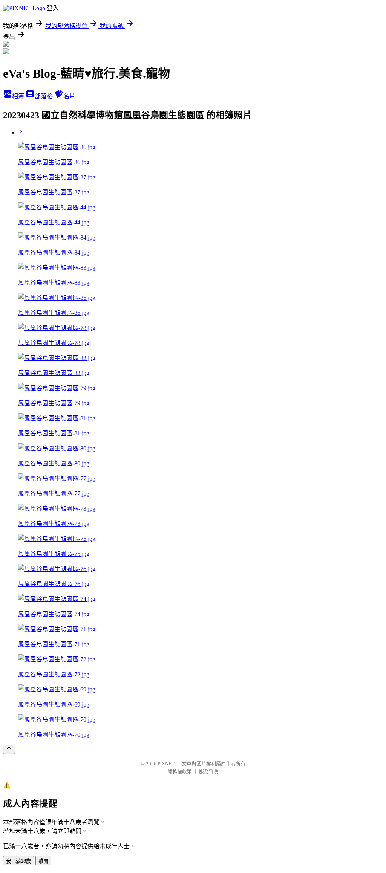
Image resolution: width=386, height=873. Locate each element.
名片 (69, 96)
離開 (43, 861)
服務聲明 (209, 771)
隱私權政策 (179, 771)
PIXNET (166, 763)
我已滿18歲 (18, 861)
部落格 (44, 96)
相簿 (19, 96)
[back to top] (9, 749)
